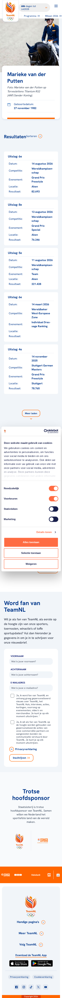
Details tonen (44, 532)
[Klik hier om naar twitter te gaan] (38, 987)
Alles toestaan (31, 542)
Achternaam (18, 669)
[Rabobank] (35, 875)
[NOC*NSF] (58, 875)
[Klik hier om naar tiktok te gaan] (31, 987)
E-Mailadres (18, 682)
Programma (30, 16)
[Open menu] (56, 6)
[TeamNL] (19, 840)
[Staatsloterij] (5, 875)
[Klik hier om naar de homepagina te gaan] (10, 10)
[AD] (49, 875)
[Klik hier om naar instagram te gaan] (23, 987)
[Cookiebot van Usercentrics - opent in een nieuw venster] (44, 431)
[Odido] (18, 874)
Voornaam (17, 656)
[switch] (53, 498)
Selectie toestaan (31, 553)
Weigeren (31, 563)
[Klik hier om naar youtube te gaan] (45, 987)
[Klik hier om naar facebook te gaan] (16, 987)
